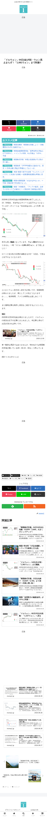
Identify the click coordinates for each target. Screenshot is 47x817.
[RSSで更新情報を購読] (34, 506)
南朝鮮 (40, 475)
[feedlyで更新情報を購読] (12, 506)
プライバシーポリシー (12, 810)
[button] (38, 128)
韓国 (24, 475)
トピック (6, 475)
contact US (34, 810)
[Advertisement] (23, 34)
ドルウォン (16, 475)
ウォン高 (32, 475)
